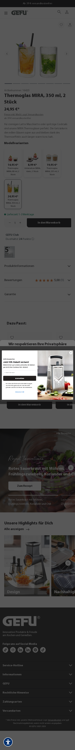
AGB (23, 391)
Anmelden (19, 378)
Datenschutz (18, 391)
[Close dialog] (70, 352)
